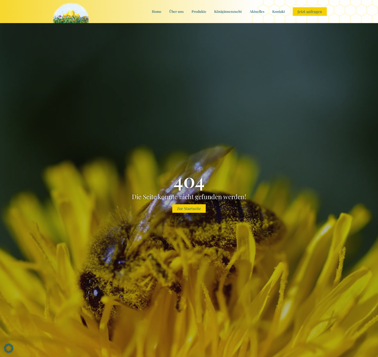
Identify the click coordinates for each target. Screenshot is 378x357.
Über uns (176, 11)
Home (156, 11)
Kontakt (278, 11)
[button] (8, 348)
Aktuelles (257, 11)
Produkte (199, 11)
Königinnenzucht (228, 11)
